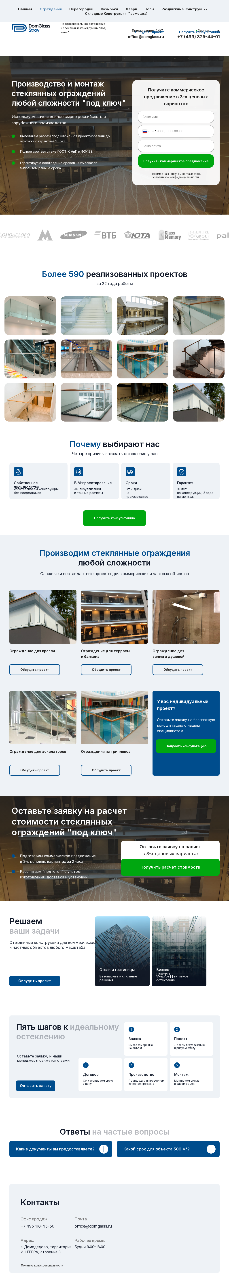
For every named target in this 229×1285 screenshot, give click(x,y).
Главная (25, 9)
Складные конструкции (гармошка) (116, 13)
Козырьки (109, 9)
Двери (131, 9)
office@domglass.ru (146, 36)
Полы (149, 9)
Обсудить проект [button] (149, 32)
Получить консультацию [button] (199, 32)
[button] (114, 518)
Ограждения (51, 9)
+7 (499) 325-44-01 (198, 36)
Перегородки (81, 9)
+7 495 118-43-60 (37, 1226)
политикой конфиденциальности (177, 177)
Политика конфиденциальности (42, 1265)
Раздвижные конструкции (185, 9)
